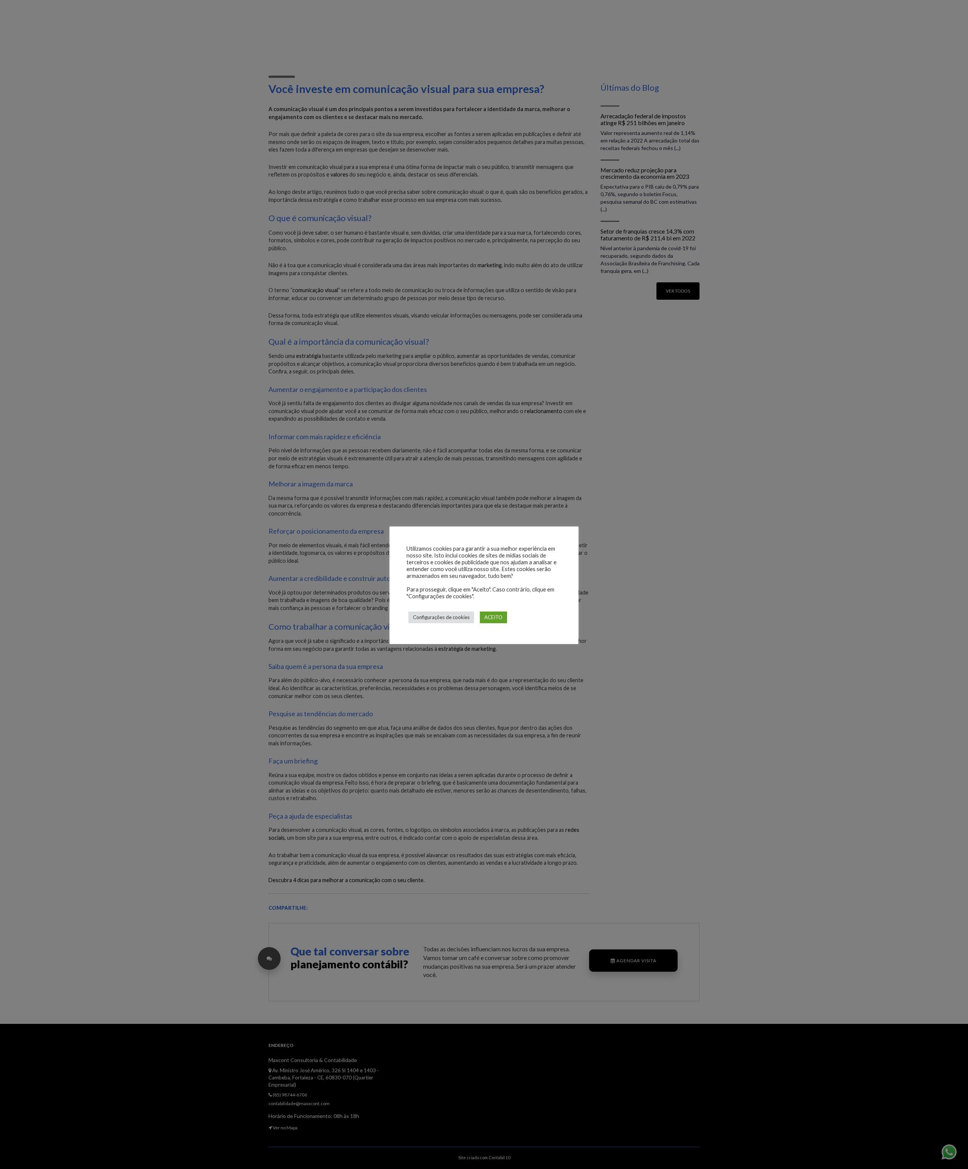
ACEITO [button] (493, 617)
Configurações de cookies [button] (441, 617)
